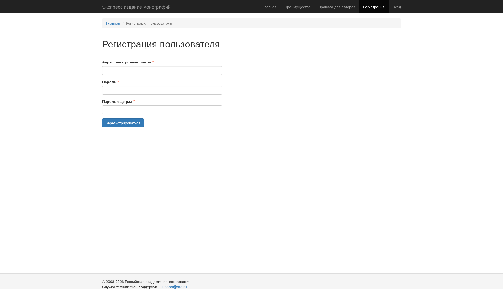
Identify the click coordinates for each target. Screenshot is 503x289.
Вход (396, 6)
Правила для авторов (336, 6)
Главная (270, 6)
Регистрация (374, 6)
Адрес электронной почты (126, 62)
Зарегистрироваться (123, 122)
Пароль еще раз (117, 101)
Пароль (109, 81)
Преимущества (297, 6)
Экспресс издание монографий (136, 6)
